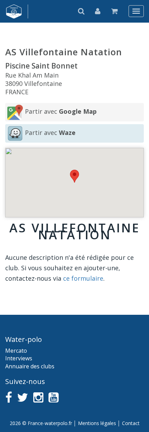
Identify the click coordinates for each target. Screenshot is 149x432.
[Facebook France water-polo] (8, 397)
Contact (131, 423)
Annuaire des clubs (29, 366)
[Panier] (114, 11)
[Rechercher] (81, 11)
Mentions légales (97, 423)
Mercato (16, 350)
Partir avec (61, 111)
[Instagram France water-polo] (38, 397)
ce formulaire (83, 278)
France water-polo (14, 11)
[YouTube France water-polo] (54, 397)
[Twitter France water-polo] (22, 397)
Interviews (18, 358)
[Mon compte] (98, 11)
